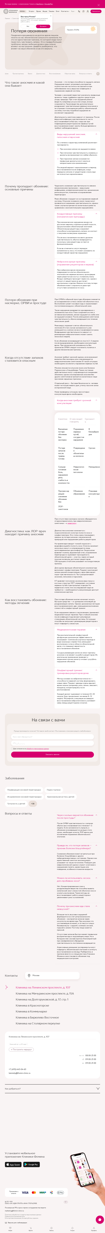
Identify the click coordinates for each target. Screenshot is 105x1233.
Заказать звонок (52, 754)
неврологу (72, 523)
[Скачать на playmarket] (31, 1164)
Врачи (38, 11)
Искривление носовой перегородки (24, 797)
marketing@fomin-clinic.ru (14, 1211)
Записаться (96, 11)
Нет (28, 26)
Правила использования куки (15, 1216)
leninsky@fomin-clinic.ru (19, 1073)
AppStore (39, 4)
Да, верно (43, 26)
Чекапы (51, 11)
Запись (51, 1230)
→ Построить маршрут (21, 1049)
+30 (32, 804)
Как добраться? (13, 1088)
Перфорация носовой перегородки (24, 790)
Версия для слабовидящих (17, 1223)
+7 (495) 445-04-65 (17, 1069)
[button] (77, 135)
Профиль (94, 1230)
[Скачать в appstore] (13, 1164)
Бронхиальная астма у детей (60, 797)
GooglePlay (49, 4)
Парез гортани (54, 790)
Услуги (31, 11)
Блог (57, 11)
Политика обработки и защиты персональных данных (23, 1215)
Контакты (64, 11)
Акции (45, 11)
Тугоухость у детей (16, 804)
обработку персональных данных (38, 749)
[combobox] (52, 975)
